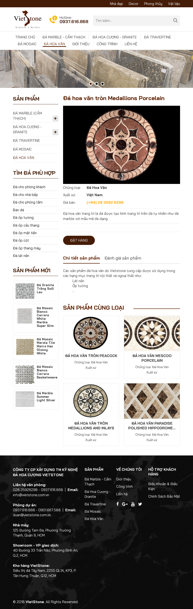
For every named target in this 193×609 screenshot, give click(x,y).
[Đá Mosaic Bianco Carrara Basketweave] (25, 374)
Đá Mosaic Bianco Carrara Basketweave (47, 372)
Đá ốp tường (23, 217)
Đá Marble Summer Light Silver (46, 396)
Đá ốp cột (21, 240)
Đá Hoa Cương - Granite (114, 37)
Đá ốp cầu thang (26, 225)
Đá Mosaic (27, 44)
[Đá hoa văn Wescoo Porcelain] (152, 333)
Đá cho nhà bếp (25, 194)
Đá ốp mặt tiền (25, 233)
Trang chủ (25, 37)
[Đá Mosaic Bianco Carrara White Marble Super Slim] (25, 315)
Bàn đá (18, 210)
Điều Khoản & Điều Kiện (162, 486)
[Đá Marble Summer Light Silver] (25, 399)
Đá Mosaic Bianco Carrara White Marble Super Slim (45, 317)
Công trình (107, 44)
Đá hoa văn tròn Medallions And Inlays (91, 425)
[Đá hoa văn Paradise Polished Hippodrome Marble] (152, 400)
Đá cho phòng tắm (28, 202)
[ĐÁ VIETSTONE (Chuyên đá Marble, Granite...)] (27, 19)
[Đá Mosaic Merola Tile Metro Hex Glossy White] (25, 346)
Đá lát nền (21, 255)
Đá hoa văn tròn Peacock (91, 355)
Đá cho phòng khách (29, 187)
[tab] (81, 259)
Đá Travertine (157, 37)
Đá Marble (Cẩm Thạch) (27, 115)
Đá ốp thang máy (26, 248)
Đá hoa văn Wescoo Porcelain (152, 358)
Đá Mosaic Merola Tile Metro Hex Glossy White (46, 346)
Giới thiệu (80, 44)
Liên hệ (131, 44)
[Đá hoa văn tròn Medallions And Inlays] (91, 400)
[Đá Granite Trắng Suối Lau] (25, 290)
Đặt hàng (79, 240)
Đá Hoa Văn (54, 44)
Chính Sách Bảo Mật (164, 496)
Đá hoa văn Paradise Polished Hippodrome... (152, 425)
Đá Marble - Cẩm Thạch (63, 37)
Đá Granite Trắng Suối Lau (45, 288)
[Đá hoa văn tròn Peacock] (91, 333)
